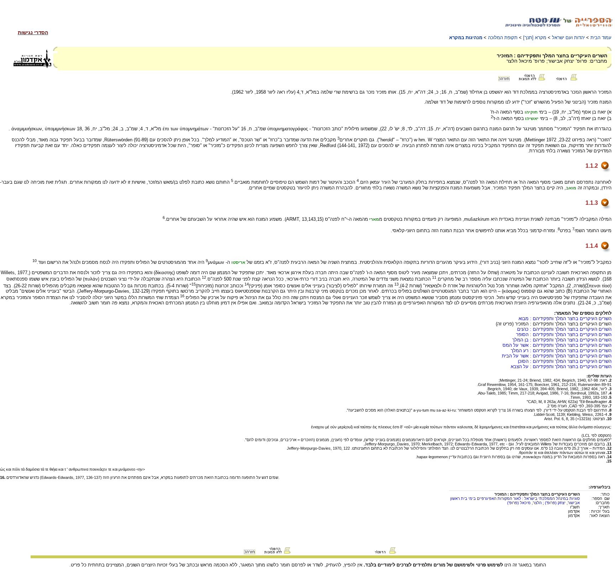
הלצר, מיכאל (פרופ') (524, 503)
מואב (571, 187)
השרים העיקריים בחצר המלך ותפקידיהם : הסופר (563, 334)
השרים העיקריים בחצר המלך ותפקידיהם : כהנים (564, 329)
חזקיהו (531, 112)
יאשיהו (531, 118)
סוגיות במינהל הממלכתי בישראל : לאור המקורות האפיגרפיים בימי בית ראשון (515, 498)
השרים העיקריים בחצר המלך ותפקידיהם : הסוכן (564, 361)
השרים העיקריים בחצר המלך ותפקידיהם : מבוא (565, 318)
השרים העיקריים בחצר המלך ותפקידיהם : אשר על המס (557, 345)
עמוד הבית (600, 37)
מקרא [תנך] (534, 37)
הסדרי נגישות (33, 32)
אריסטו (238, 262)
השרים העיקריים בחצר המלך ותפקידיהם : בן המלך (561, 340)
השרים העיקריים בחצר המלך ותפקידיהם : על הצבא (561, 366)
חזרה (504, 79)
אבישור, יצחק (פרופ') (562, 503)
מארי (373, 219)
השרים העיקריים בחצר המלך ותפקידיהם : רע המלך (561, 350)
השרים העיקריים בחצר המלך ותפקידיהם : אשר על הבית (556, 356)
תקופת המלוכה (502, 37)
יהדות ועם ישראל (568, 37)
